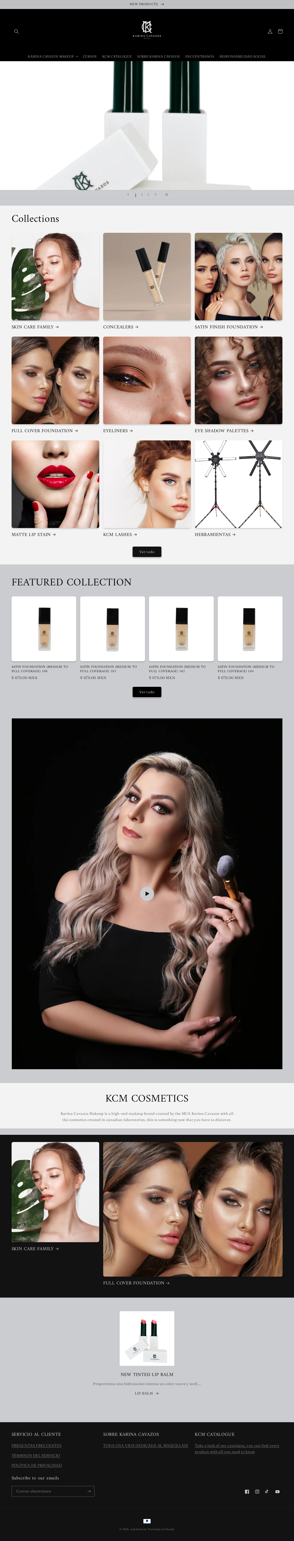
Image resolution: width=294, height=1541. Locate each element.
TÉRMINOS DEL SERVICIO (36, 1455)
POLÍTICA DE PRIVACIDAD (37, 1465)
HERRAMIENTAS (212, 535)
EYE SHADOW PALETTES (222, 431)
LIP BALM (144, 1393)
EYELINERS (115, 431)
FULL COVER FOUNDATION (42, 431)
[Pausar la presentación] (165, 194)
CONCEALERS (118, 327)
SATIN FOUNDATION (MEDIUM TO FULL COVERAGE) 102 (177, 669)
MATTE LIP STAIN (31, 535)
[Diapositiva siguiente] (155, 194)
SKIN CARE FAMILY (33, 327)
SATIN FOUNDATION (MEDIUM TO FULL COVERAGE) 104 (246, 669)
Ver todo (147, 552)
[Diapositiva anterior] (128, 194)
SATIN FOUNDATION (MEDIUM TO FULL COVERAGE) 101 (108, 669)
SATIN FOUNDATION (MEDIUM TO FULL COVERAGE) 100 (40, 669)
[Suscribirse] (89, 1491)
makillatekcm (138, 1529)
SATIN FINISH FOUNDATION (226, 327)
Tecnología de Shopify (161, 1529)
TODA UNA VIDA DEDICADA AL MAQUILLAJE (145, 1445)
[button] (17, 31)
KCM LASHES (117, 535)
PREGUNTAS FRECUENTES (37, 1445)
